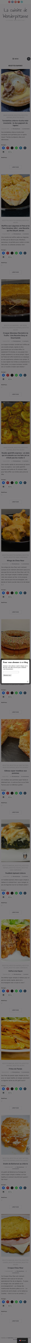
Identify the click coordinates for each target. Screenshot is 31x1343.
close (28, 681)
